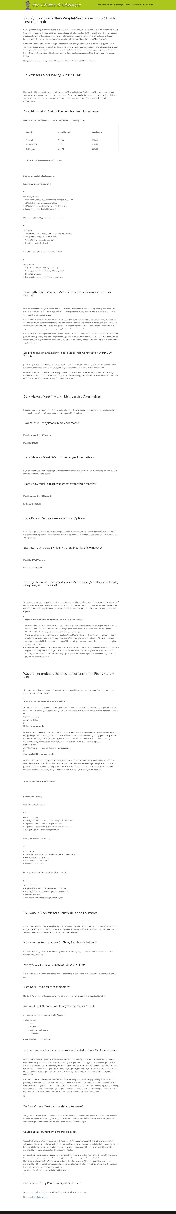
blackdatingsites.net (40, 1197)
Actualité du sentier (143, 5)
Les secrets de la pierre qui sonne (113, 5)
